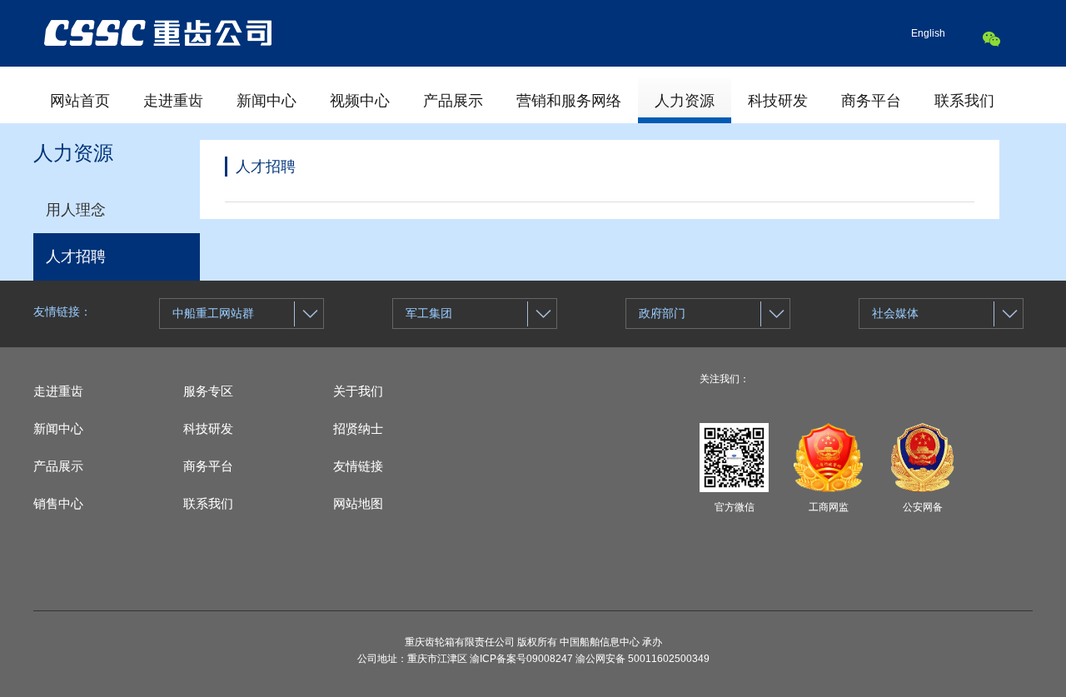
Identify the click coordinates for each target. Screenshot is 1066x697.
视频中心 (360, 100)
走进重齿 (173, 100)
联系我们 (964, 100)
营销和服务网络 (568, 100)
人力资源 (685, 100)
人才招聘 (76, 256)
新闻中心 (266, 100)
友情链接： (62, 311)
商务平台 (871, 100)
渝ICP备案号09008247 (521, 659)
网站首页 (80, 100)
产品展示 (453, 100)
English (928, 33)
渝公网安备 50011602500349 (642, 659)
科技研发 (778, 100)
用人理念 (76, 210)
